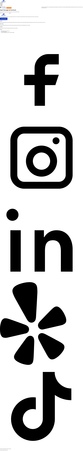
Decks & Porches (36, 22)
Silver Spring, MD (12, 25)
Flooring (39, 22)
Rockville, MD (1, 25)
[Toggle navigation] (0, 7)
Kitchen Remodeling (2, 22)
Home (1, 2)
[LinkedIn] (41, 281)
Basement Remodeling (13, 22)
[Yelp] (41, 364)
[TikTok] (41, 447)
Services (1, 3)
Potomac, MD (8, 25)
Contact (3, 6)
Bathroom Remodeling (8, 22)
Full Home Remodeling (23, 22)
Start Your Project (3, 18)
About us (3, 2)
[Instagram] (41, 198)
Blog (4, 6)
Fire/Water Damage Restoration (30, 22)
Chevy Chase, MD (21, 25)
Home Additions (18, 22)
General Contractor (44, 7)
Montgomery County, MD (27, 25)
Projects (1, 6)
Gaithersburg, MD (17, 25)
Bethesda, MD (5, 25)
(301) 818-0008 (5, 31)
